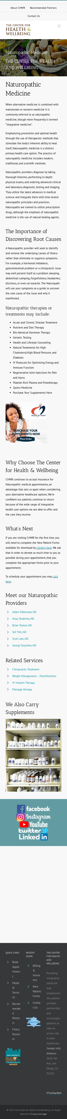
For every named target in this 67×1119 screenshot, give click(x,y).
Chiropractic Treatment (25, 669)
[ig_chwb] (33, 814)
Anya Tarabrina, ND (23, 618)
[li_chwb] (33, 834)
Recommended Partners (16, 1013)
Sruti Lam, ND (20, 638)
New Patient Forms (37, 991)
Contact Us (37, 1005)
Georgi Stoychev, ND (24, 645)
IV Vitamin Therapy (23, 682)
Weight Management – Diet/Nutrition (34, 676)
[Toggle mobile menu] (59, 26)
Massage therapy (22, 689)
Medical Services (16, 990)
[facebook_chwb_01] (33, 806)
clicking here (44, 547)
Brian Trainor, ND (22, 625)
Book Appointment (16, 969)
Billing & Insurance (36, 973)
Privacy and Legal (38, 1114)
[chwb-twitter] (34, 829)
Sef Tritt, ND (19, 632)
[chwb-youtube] (33, 822)
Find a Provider (16, 1034)
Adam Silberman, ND (24, 612)
